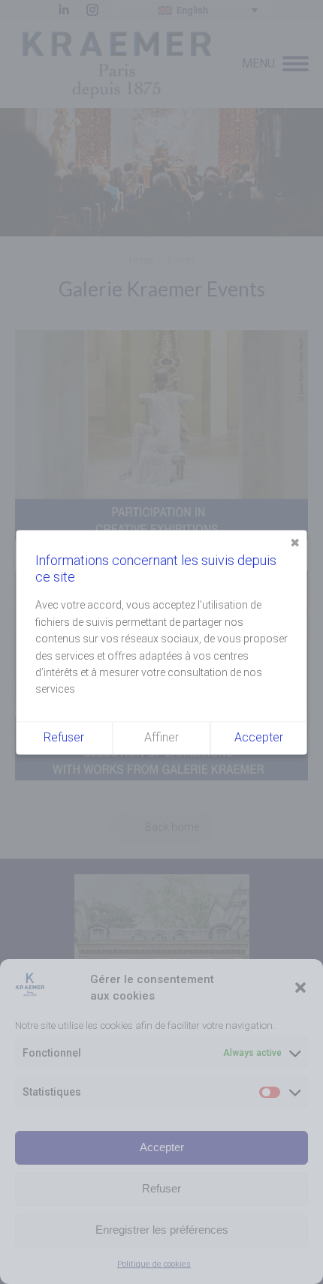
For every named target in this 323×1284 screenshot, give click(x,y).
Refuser (161, 1188)
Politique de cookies (154, 1264)
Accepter (162, 1147)
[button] (300, 987)
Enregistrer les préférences (161, 1229)
